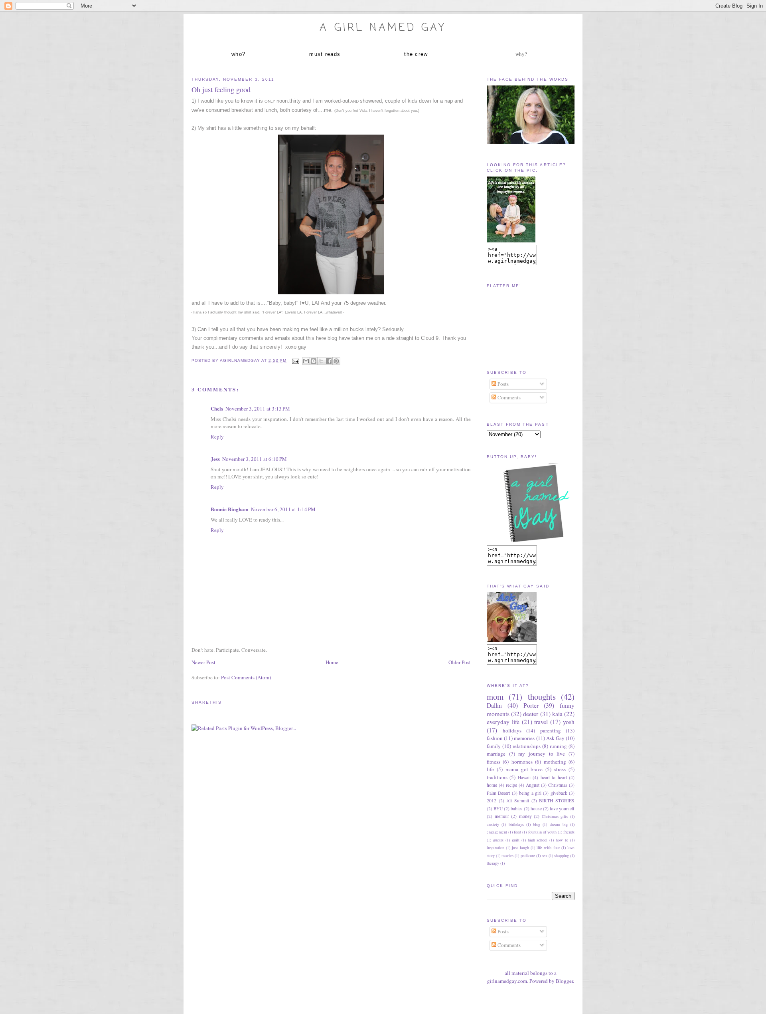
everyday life (503, 722)
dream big (559, 824)
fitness (493, 761)
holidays (512, 730)
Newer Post (203, 662)
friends (568, 832)
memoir (502, 816)
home (492, 785)
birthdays (516, 824)
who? (238, 54)
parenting (550, 730)
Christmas (557, 785)
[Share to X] (321, 361)
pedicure (528, 855)
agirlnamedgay (240, 361)
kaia (557, 714)
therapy (493, 863)
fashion (495, 738)
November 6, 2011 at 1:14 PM (283, 509)
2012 (491, 801)
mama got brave (524, 769)
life (490, 769)
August (532, 785)
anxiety (493, 824)
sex (544, 855)
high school (538, 840)
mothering (555, 761)
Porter (531, 705)
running (558, 746)
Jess (215, 458)
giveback (559, 793)
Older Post (459, 662)
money (525, 816)
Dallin (494, 705)
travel (541, 722)
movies (507, 855)
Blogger (564, 980)
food (517, 832)
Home (332, 662)
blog (536, 824)
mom (495, 696)
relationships (527, 746)
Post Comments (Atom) (246, 677)
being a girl (530, 793)
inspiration (495, 847)
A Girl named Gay (383, 28)
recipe (511, 785)
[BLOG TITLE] (511, 240)
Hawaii (524, 777)
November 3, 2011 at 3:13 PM (257, 408)
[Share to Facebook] (329, 361)
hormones (522, 761)
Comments (508, 397)
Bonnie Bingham (230, 509)
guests (498, 840)
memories (524, 738)
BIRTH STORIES (556, 801)
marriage (496, 753)
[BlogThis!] (314, 361)
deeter (530, 714)
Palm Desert (498, 793)
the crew (416, 54)
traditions (497, 777)
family (494, 746)
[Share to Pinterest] (336, 361)
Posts (502, 383)
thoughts (542, 696)
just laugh (520, 847)
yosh (568, 722)
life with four (548, 847)
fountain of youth (542, 832)
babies (517, 809)
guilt (515, 840)
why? (521, 54)
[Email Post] (295, 361)
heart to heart (554, 777)
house (536, 809)
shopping (561, 855)
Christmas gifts (555, 816)
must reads (324, 54)
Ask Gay (555, 738)
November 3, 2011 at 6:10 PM (254, 458)
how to (562, 840)
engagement (497, 832)
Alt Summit (517, 801)
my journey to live (541, 753)
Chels (217, 408)
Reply (217, 436)
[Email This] (306, 361)
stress (560, 769)
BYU (498, 809)
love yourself (562, 809)
